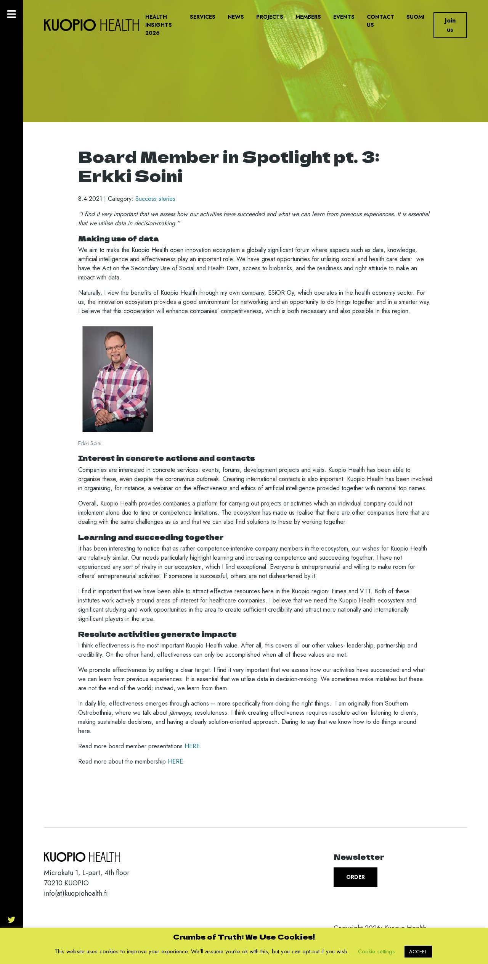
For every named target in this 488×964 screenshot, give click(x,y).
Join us (450, 25)
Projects (269, 17)
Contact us (380, 21)
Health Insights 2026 (158, 25)
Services (202, 17)
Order (355, 877)
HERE (192, 746)
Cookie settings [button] (376, 951)
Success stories (155, 198)
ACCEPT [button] (418, 951)
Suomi (415, 17)
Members (308, 17)
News (236, 17)
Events (344, 17)
